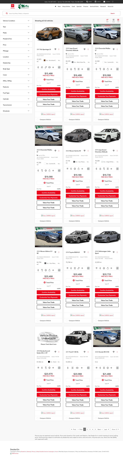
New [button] (59, 6)
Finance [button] (85, 6)
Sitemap (29, 451)
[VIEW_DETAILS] (48, 336)
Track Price (50, 79)
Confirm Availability (48, 89)
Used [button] (73, 6)
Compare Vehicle (45, 119)
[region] (48, 85)
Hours (56, 451)
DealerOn (23, 451)
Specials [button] (79, 6)
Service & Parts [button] (94, 6)
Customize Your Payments (49, 94)
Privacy (33, 451)
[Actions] (58, 49)
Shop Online (66, 6)
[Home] (55, 6)
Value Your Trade (48, 99)
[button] (60, 34)
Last (106, 429)
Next (100, 429)
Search (113, 13)
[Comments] (59, 67)
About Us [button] (110, 6)
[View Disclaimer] (53, 67)
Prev (80, 429)
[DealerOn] (14, 449)
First (74, 429)
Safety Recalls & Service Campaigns (45, 451)
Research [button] (103, 6)
